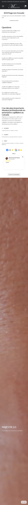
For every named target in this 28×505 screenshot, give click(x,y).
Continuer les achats (14, 20)
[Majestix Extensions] (14, 6)
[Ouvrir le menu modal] (3, 6)
